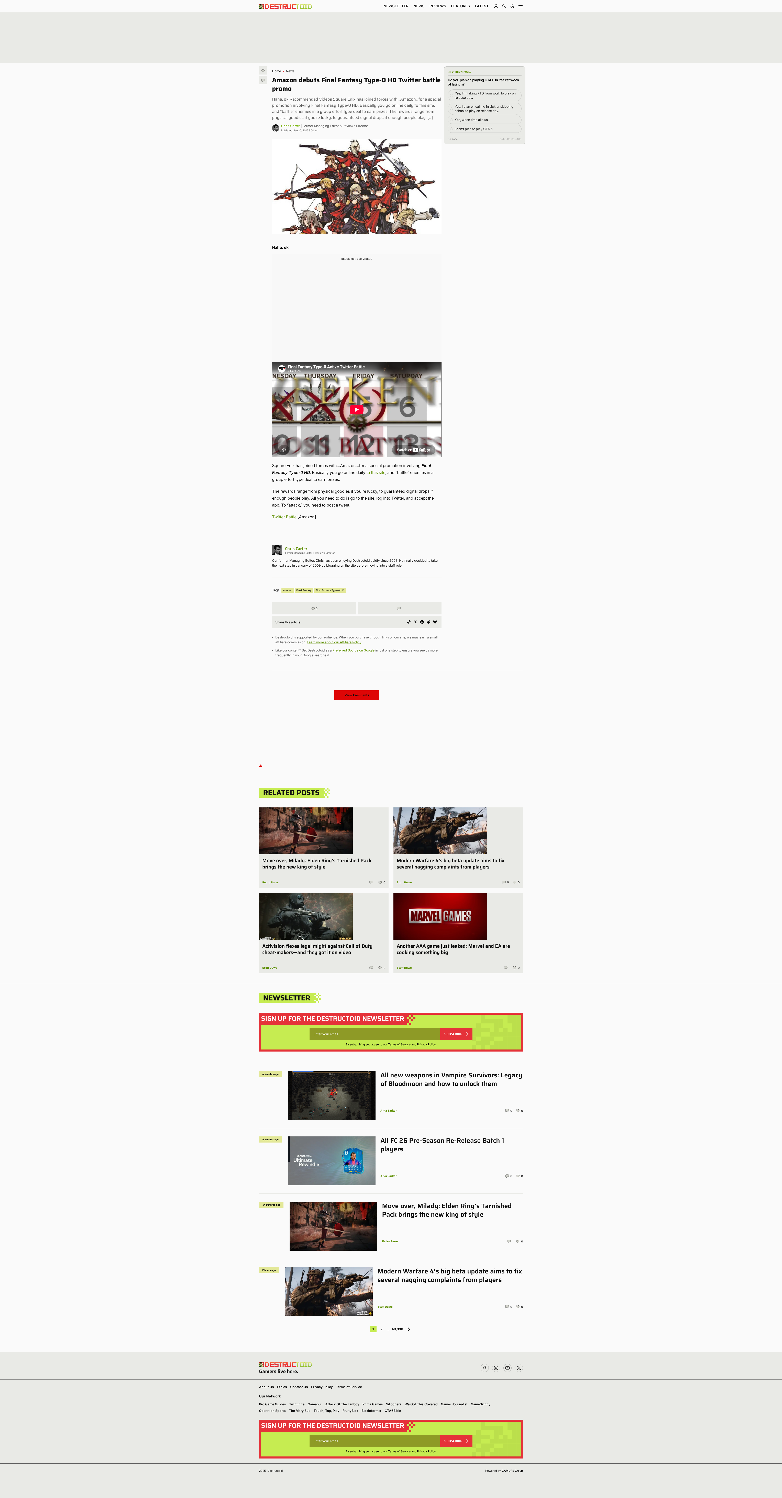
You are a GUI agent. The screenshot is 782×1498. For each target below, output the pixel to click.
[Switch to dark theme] (512, 6)
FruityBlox (350, 1411)
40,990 (397, 1329)
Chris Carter (290, 126)
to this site (375, 472)
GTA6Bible (393, 1411)
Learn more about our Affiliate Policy (334, 642)
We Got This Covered (421, 1404)
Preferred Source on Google (354, 650)
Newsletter (396, 6)
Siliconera (393, 1404)
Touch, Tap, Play (326, 1411)
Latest (482, 6)
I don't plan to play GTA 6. (474, 129)
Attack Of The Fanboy (342, 1404)
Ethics (282, 1387)
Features (460, 6)
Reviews (437, 6)
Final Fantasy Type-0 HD (330, 590)
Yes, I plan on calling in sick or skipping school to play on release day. (484, 108)
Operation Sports (272, 1411)
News (419, 6)
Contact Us (299, 1387)
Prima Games (372, 1404)
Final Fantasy (304, 590)
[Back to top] (260, 765)
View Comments (357, 695)
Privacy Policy (426, 1044)
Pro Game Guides (272, 1404)
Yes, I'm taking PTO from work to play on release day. (485, 95)
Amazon (287, 590)
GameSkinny (480, 1404)
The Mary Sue (299, 1411)
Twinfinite (296, 1404)
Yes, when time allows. (472, 120)
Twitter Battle (284, 516)
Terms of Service (399, 1044)
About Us (266, 1387)
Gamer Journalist (454, 1404)
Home (276, 71)
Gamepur (315, 1404)
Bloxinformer (371, 1411)
